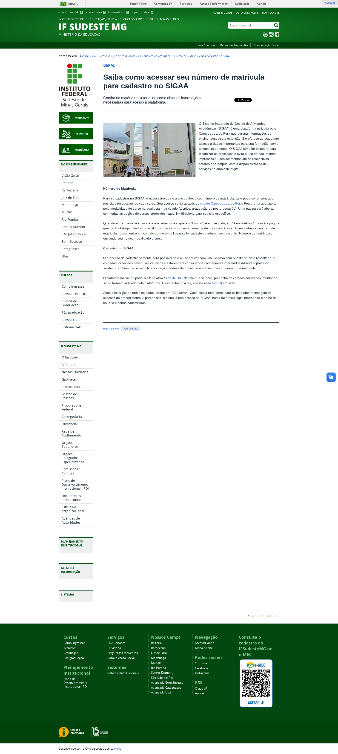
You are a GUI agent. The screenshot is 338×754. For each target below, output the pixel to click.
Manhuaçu (158, 658)
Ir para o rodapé (142, 12)
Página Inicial (88, 56)
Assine (199, 693)
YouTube (265, 34)
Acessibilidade (222, 12)
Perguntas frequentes (234, 45)
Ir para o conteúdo (70, 12)
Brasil (73, 4)
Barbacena (158, 648)
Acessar (330, 2)
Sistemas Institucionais (123, 673)
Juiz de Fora (120, 56)
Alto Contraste (247, 12)
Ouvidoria (114, 648)
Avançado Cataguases (166, 688)
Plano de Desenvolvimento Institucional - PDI (75, 683)
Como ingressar (74, 643)
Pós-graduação (73, 658)
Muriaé (156, 663)
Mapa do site (270, 12)
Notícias (105, 56)
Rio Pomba (158, 668)
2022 (132, 56)
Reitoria (156, 643)
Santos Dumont (162, 673)
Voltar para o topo (265, 615)
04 (139, 56)
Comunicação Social (266, 45)
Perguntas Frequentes (122, 653)
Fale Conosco (206, 45)
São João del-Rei (162, 678)
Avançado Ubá (161, 692)
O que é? (201, 688)
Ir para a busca (118, 12)
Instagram (271, 34)
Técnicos (69, 648)
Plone (117, 748)
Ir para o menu (95, 12)
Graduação (70, 653)
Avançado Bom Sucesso (167, 683)
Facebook (277, 34)
